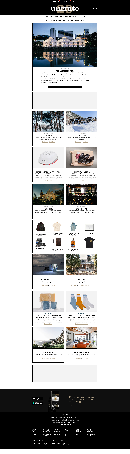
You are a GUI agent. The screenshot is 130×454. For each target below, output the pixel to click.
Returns (56, 433)
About (77, 430)
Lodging (67, 68)
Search (93, 8)
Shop (47, 20)
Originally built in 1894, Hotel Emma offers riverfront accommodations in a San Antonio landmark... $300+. (48, 211)
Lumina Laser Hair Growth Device (48, 172)
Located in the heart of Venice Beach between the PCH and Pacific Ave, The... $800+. (81, 355)
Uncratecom (55, 1)
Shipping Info (57, 434)
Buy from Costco (48, 323)
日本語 (66, 434)
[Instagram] (67, 424)
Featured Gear (48, 169)
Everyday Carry (75, 20)
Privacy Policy (90, 431)
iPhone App (59, 20)
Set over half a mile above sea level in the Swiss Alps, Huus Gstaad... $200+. (82, 138)
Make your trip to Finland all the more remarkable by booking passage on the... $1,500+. (48, 281)
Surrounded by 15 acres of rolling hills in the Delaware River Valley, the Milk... (81, 281)
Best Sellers (46, 431)
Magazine (52, 20)
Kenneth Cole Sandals (82, 172)
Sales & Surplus (47, 434)
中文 (66, 435)
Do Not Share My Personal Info (91, 435)
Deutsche (67, 433)
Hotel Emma (48, 209)
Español (67, 430)
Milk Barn (81, 279)
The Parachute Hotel (81, 352)
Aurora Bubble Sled (48, 279)
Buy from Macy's (82, 180)
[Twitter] (59, 424)
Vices (74, 16)
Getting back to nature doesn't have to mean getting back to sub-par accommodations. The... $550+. (48, 138)
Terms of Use (90, 430)
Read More (45, 141)
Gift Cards (46, 435)
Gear (46, 16)
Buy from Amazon (48, 180)
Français (67, 431)
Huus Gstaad (81, 136)
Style (52, 16)
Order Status (57, 430)
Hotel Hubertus (48, 352)
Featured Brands (47, 433)
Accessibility (90, 433)
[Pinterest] (70, 424)
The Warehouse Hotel (65, 71)
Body (79, 16)
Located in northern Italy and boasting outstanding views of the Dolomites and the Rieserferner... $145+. (48, 355)
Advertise (78, 431)
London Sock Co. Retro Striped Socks (81, 315)
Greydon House (81, 209)
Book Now (52, 141)
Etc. (33, 436)
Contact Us (57, 431)
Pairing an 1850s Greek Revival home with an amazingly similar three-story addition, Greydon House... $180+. (81, 211)
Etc (84, 16)
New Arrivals (46, 430)
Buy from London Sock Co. (81, 323)
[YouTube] (62, 424)
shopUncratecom (66, 1)
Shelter (68, 16)
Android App (66, 20)
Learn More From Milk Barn (85, 285)
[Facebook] (65, 424)
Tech (62, 16)
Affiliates (78, 433)
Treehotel (48, 136)
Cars (57, 16)
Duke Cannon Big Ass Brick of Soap (48, 315)
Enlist (82, 20)
